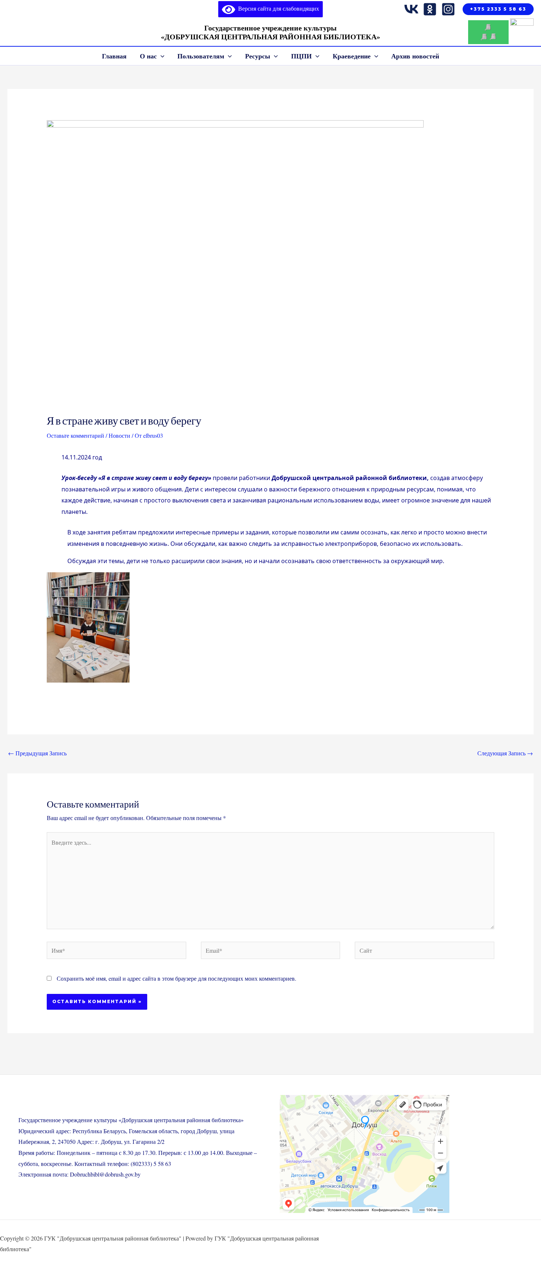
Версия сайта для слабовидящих (277, 8)
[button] (498, 9)
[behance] (430, 9)
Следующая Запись (505, 753)
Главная (114, 56)
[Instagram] (448, 9)
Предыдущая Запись (37, 753)
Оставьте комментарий (75, 435)
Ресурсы (257, 56)
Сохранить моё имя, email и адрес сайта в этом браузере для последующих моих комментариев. (176, 978)
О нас (148, 56)
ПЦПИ (301, 56)
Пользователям (200, 56)
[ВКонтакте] (411, 9)
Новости (119, 435)
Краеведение (352, 56)
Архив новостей (415, 56)
